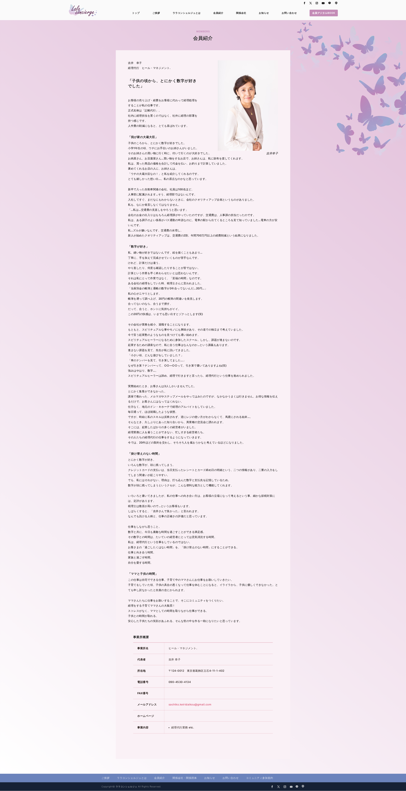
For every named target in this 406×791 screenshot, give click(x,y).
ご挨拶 (156, 13)
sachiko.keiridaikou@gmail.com (190, 704)
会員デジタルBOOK (323, 12)
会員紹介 (218, 13)
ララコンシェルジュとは (187, 13)
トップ (136, 13)
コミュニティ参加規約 (259, 777)
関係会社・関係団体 (185, 777)
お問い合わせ (289, 13)
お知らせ (264, 13)
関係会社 (241, 13)
